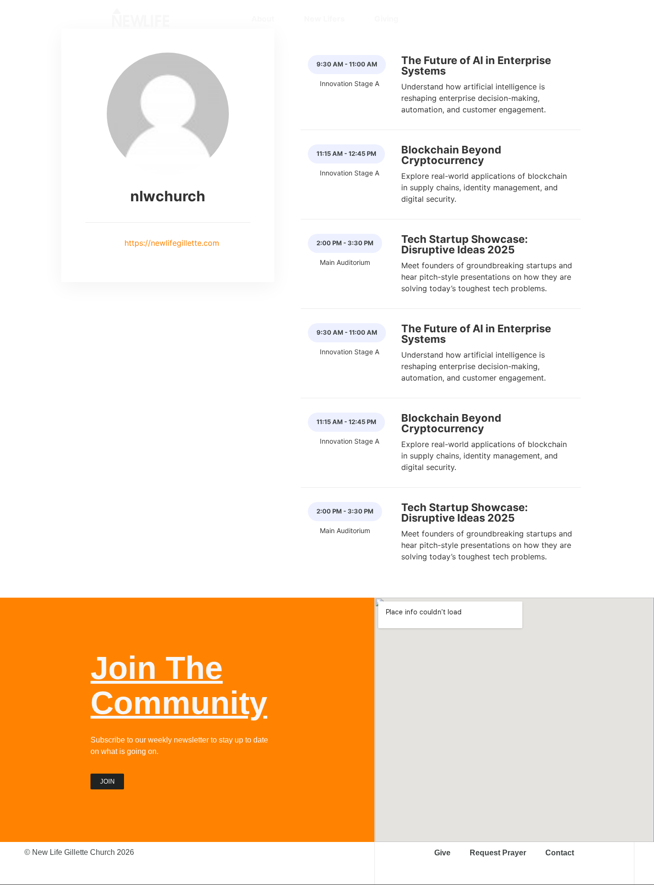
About (262, 18)
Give (442, 853)
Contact (559, 853)
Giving (386, 18)
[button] (537, 18)
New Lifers (324, 18)
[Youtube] (519, 18)
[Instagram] (486, 18)
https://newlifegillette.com (170, 243)
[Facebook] (503, 18)
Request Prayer (498, 853)
